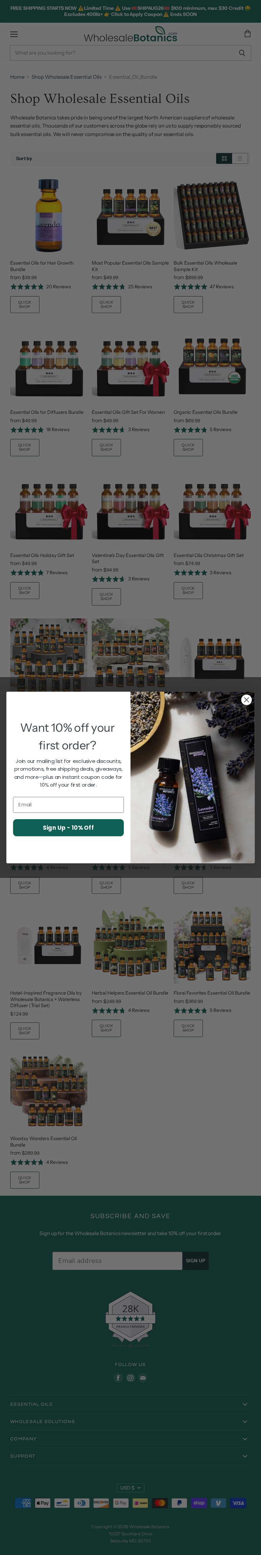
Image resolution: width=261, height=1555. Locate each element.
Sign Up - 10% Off (68, 827)
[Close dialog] (246, 700)
